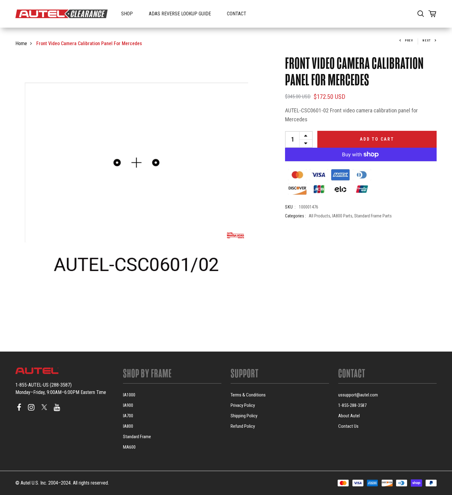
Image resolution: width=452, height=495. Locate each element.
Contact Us (348, 426)
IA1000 (129, 395)
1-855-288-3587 (352, 405)
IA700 (128, 416)
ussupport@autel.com (358, 395)
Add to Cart (377, 139)
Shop (127, 14)
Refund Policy (243, 426)
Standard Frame (137, 436)
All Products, (320, 215)
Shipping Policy (244, 416)
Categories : (295, 215)
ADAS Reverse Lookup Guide (180, 14)
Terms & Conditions (248, 395)
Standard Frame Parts (373, 215)
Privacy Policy (243, 405)
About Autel (349, 416)
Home (21, 43)
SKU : (290, 206)
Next (426, 40)
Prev (409, 40)
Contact (236, 14)
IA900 (128, 405)
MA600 (129, 447)
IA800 (128, 426)
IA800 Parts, (343, 215)
